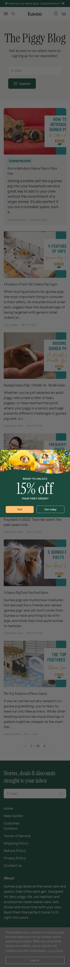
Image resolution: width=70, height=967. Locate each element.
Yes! (19, 509)
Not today (50, 509)
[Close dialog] (66, 453)
